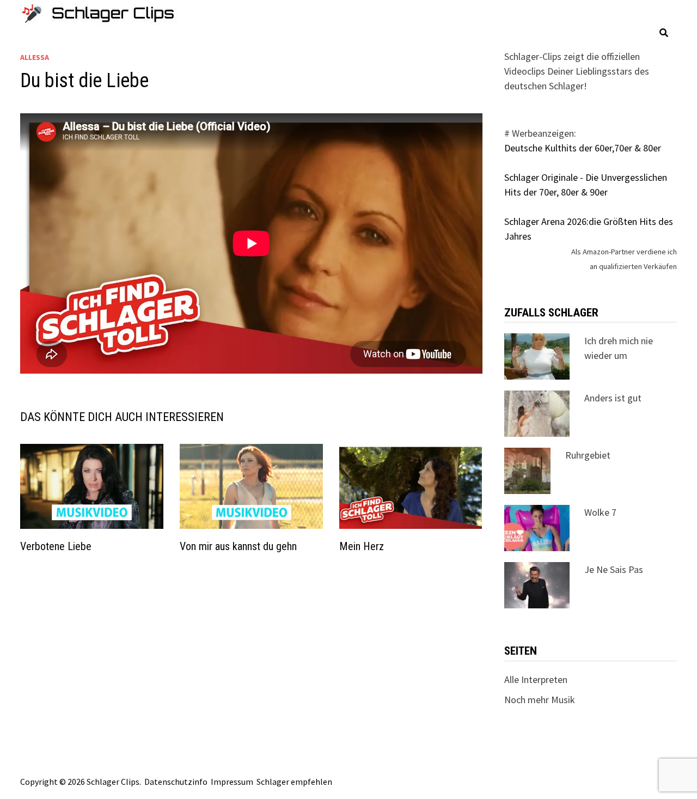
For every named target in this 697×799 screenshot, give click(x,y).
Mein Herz (361, 546)
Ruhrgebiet (587, 455)
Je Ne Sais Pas (613, 569)
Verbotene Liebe (55, 546)
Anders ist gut (612, 398)
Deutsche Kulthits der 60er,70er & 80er (582, 148)
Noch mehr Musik (539, 699)
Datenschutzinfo (175, 781)
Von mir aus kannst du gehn (238, 546)
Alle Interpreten (535, 679)
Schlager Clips (113, 781)
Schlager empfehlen (294, 781)
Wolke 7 (600, 512)
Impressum (232, 781)
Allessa (34, 57)
